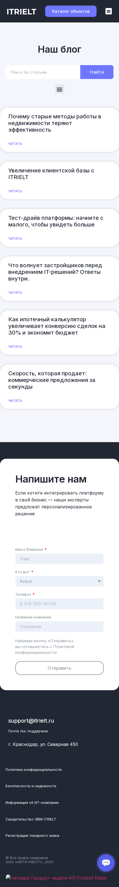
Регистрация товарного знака (32, 835)
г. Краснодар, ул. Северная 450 (43, 744)
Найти (97, 72)
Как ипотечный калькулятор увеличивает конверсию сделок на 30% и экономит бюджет (56, 326)
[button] (108, 11)
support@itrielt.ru (31, 720)
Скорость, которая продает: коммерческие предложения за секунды (51, 380)
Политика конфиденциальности (34, 769)
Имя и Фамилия (29, 550)
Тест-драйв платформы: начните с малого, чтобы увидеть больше (56, 221)
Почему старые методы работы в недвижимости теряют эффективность (54, 123)
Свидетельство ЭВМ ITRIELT (31, 819)
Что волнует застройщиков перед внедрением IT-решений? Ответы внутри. (55, 272)
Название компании (33, 617)
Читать (15, 144)
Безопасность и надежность (31, 786)
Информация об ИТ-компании (32, 802)
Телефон (23, 595)
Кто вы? (22, 572)
